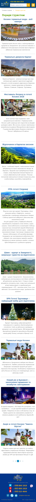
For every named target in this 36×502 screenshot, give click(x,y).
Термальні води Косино (18, 340)
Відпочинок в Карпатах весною (18, 144)
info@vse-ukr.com (24, 495)
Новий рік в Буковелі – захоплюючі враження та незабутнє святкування (18, 382)
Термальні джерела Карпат (18, 57)
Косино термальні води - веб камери (18, 20)
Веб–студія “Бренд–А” (28, 499)
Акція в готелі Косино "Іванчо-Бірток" (18, 425)
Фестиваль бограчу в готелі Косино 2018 (18, 95)
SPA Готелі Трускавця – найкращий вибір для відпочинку (18, 299)
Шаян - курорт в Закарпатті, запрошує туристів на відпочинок (18, 253)
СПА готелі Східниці (18, 189)
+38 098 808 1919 (17, 2)
